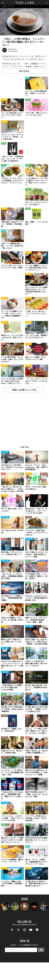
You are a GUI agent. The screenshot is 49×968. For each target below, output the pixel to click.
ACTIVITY (4, 100)
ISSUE (27, 100)
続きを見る (24, 71)
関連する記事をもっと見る (24, 390)
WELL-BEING (5, 452)
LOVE (3, 344)
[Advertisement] (24, 420)
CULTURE (4, 252)
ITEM (27, 78)
